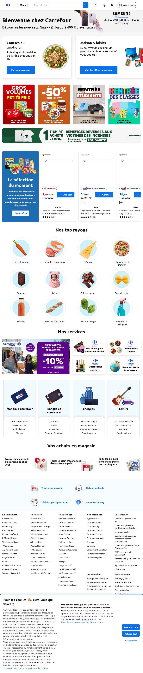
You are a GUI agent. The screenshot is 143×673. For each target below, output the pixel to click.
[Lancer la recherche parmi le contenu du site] (85, 5)
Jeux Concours (65, 577)
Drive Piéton (64, 534)
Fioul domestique (89, 421)
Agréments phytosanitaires (127, 586)
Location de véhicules (123, 421)
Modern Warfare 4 (10, 534)
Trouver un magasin (51, 487)
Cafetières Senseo (10, 569)
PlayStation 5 (8, 557)
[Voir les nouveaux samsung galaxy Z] (71, 35)
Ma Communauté (66, 573)
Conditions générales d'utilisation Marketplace (126, 526)
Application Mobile (67, 518)
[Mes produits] (104, 5)
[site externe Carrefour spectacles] (89, 347)
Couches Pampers (38, 538)
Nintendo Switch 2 (10, 553)
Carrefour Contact (95, 534)
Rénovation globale (88, 429)
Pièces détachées (122, 590)
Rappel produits (122, 594)
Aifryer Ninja (35, 542)
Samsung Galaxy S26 (11, 573)
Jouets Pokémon (37, 557)
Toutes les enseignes (96, 553)
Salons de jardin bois (39, 534)
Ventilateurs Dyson (10, 542)
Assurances (54, 429)
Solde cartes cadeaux (68, 584)
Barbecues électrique (11, 565)
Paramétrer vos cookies (97, 582)
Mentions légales (122, 532)
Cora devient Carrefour (97, 549)
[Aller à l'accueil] (8, 5)
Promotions (7, 518)
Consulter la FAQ (95, 502)
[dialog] (71, 633)
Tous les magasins (94, 557)
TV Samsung (7, 546)
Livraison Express (66, 538)
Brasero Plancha (37, 518)
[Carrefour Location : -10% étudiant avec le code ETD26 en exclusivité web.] (36, 356)
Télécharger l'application (54, 502)
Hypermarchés (93, 518)
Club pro (19, 433)
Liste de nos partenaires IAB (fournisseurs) (82, 622)
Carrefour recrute (66, 569)
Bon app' (90, 542)
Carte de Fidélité (66, 522)
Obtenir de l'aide (95, 487)
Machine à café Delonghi (41, 573)
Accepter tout (131, 627)
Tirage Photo (64, 565)
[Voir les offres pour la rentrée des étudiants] (89, 104)
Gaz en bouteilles (88, 425)
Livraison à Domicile (67, 530)
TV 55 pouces (36, 549)
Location (62, 553)
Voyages (62, 561)
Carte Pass (54, 421)
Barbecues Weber (38, 522)
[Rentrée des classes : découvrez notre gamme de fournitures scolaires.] (124, 104)
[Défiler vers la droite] (134, 186)
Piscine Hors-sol (37, 546)
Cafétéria (91, 546)
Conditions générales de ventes (125, 520)
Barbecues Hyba (37, 530)
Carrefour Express (94, 530)
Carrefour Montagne (96, 538)
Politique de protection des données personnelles (99, 587)
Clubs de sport (19, 429)
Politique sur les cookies (97, 578)
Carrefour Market (94, 522)
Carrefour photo (123, 433)
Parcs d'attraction (123, 425)
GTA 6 (4, 561)
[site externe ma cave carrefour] (89, 366)
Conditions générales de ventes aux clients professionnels (125, 539)
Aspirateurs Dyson (38, 569)
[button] (21, 5)
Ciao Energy (7, 530)
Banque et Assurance (68, 549)
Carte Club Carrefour (19, 421)
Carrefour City (93, 526)
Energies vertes (89, 433)
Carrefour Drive (65, 526)
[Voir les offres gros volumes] (18, 104)
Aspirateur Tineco (10, 549)
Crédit (54, 425)
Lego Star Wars (36, 565)
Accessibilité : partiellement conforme (127, 560)
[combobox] (60, 5)
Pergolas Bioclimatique (40, 526)
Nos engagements (123, 578)
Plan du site (120, 569)
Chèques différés (9, 522)
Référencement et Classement (123, 553)
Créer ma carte (19, 425)
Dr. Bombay (7, 526)
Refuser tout (131, 634)
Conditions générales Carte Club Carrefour (127, 546)
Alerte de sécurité (123, 582)
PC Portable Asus (9, 538)
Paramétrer (131, 640)
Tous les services (66, 581)
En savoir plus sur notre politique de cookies (26, 668)
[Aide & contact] (96, 5)
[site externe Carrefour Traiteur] (124, 347)
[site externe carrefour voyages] (124, 366)
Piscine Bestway (37, 553)
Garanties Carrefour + (54, 433)
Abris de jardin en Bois (40, 561)
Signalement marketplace (126, 565)
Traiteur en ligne (66, 542)
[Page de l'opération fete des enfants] (53, 104)
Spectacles (123, 429)
